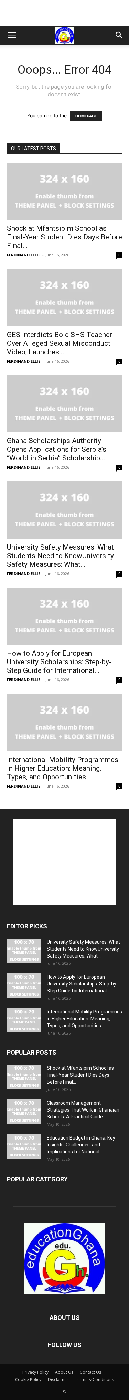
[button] (12, 35)
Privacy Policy (35, 1372)
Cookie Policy (28, 1379)
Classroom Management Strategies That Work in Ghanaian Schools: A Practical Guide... (83, 1110)
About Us (64, 1372)
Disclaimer (58, 1379)
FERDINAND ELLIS (24, 254)
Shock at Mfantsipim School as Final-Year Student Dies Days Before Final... (64, 237)
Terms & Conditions (94, 1379)
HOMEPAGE (86, 116)
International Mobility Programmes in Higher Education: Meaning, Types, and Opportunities (62, 768)
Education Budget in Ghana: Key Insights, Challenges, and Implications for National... (81, 1144)
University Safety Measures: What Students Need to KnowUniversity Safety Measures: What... (60, 556)
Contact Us (90, 1372)
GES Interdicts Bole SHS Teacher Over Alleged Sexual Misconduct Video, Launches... (59, 343)
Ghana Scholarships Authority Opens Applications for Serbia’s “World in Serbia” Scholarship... (56, 449)
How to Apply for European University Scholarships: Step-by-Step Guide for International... (59, 662)
